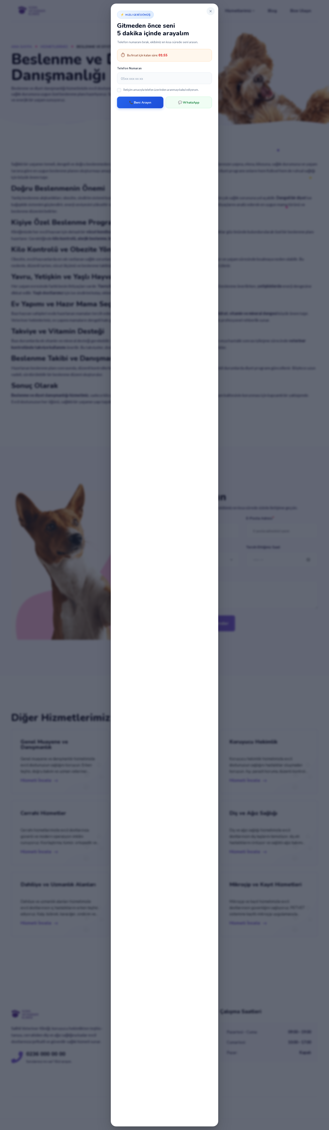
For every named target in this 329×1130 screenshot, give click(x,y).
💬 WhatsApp (188, 102)
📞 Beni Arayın (140, 102)
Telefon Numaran (129, 68)
